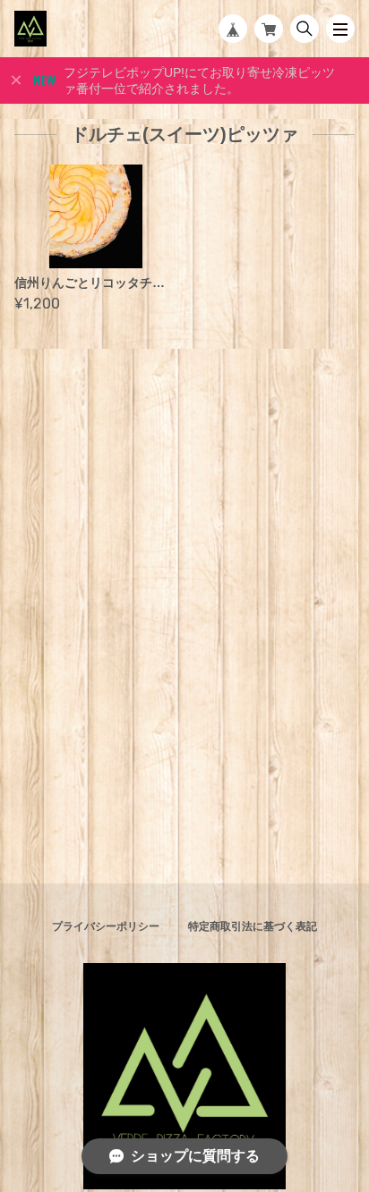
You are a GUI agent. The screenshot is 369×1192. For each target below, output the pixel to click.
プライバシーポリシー (105, 926)
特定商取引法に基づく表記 (252, 926)
